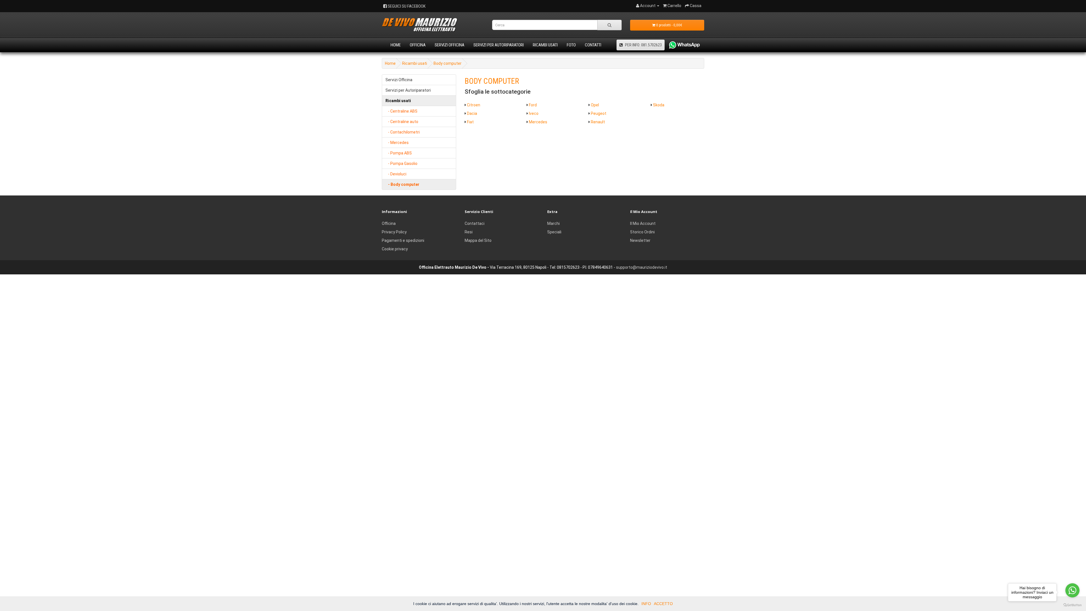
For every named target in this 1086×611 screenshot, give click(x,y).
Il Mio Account (643, 223)
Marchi (553, 223)
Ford (533, 105)
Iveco (533, 113)
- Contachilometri (402, 132)
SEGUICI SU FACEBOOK (406, 6)
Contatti (593, 45)
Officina (418, 45)
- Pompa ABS (398, 153)
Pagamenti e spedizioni (403, 240)
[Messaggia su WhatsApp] (682, 45)
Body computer (448, 63)
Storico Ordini (642, 232)
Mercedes (538, 122)
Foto (571, 45)
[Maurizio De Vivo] (433, 25)
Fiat (470, 122)
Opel (595, 105)
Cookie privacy (395, 249)
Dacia (472, 113)
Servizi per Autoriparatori (498, 45)
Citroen (473, 105)
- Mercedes (397, 142)
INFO (646, 603)
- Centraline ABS (401, 111)
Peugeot (598, 113)
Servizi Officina (449, 45)
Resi (469, 232)
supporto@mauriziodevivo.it (641, 267)
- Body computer (402, 184)
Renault (598, 122)
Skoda (658, 105)
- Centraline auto (401, 121)
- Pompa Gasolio (401, 163)
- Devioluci (395, 174)
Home (396, 45)
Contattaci (474, 223)
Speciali (554, 232)
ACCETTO (663, 603)
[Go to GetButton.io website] (1072, 605)
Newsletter (640, 240)
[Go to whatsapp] (1072, 590)
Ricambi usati (545, 45)
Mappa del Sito (478, 240)
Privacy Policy (394, 232)
